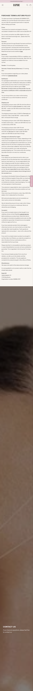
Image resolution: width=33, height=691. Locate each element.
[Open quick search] (27, 5)
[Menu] (3, 5)
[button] (31, 181)
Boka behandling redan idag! (16, 1)
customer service (12, 75)
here (21, 51)
